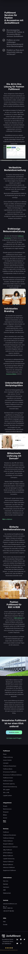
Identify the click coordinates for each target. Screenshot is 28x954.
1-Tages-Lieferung (8, 757)
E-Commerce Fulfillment (9, 772)
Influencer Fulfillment (9, 867)
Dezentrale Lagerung (9, 783)
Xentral (5, 818)
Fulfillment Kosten (8, 780)
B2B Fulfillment (18, 618)
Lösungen (5, 763)
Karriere (5, 884)
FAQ (4, 921)
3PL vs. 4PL (6, 792)
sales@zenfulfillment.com (10, 903)
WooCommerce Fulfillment (10, 847)
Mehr (4, 821)
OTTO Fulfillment (7, 853)
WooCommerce (7, 809)
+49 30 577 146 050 (8, 911)
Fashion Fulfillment (8, 861)
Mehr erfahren (7, 519)
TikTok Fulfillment (8, 841)
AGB (4, 890)
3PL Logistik (6, 789)
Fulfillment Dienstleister (9, 835)
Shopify (5, 806)
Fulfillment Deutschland (9, 766)
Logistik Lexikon (7, 795)
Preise (4, 754)
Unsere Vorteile (7, 760)
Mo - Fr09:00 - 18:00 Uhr (8, 907)
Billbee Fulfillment (8, 855)
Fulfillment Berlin (7, 769)
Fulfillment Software (8, 838)
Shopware (6, 812)
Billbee (5, 815)
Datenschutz (7, 893)
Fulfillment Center (8, 778)
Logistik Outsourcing (8, 858)
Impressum (6, 887)
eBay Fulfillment (7, 850)
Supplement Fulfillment (9, 870)
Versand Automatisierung (10, 786)
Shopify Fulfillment (8, 844)
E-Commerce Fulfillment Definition (12, 775)
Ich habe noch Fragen (14, 738)
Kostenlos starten (14, 732)
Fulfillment (6, 832)
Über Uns (5, 881)
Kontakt (5, 924)
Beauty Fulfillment (8, 864)
